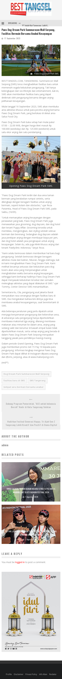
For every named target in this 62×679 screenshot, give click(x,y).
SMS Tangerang (37, 380)
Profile (9, 674)
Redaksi (52, 674)
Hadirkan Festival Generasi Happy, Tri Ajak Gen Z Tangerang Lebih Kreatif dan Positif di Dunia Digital (31, 423)
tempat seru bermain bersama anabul (23, 387)
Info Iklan (43, 674)
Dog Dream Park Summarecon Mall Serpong (26, 374)
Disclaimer (18, 674)
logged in (20, 562)
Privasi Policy (31, 674)
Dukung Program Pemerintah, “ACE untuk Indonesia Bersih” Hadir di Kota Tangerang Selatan (31, 405)
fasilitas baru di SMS (14, 380)
